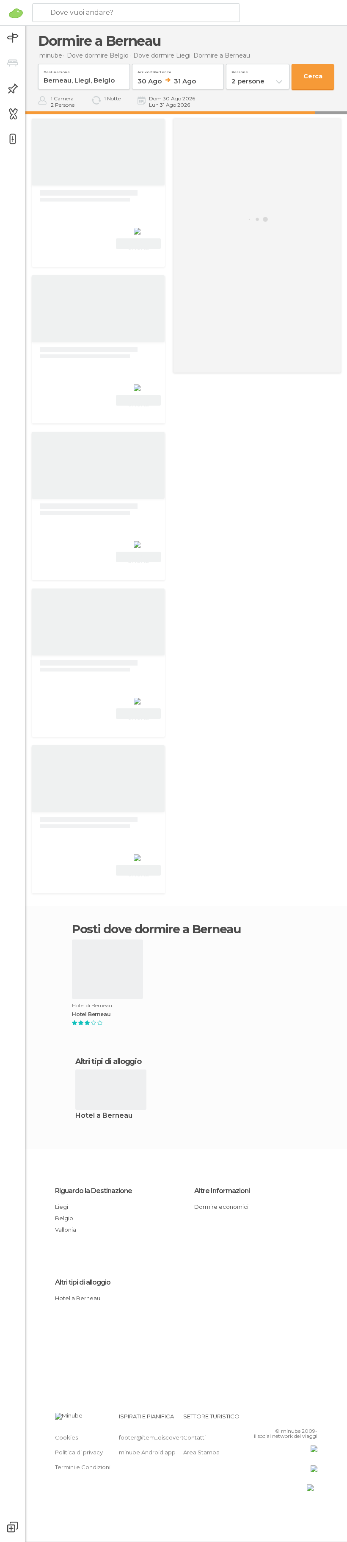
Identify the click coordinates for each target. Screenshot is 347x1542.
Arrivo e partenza (154, 70)
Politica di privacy (79, 1452)
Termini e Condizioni (82, 1467)
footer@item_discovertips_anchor (166, 1437)
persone (239, 70)
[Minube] (16, 13)
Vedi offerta (138, 244)
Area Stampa (201, 1452)
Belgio (64, 1218)
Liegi (61, 1206)
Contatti (194, 1437)
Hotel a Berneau (103, 1115)
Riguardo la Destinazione (93, 1191)
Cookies (66, 1437)
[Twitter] (290, 1418)
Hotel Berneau (91, 1014)
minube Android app (147, 1452)
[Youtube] (312, 1418)
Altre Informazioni (222, 1191)
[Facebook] (279, 1418)
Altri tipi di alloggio (82, 1282)
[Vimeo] (301, 1418)
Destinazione (57, 70)
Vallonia (65, 1229)
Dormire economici (221, 1206)
